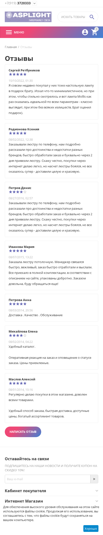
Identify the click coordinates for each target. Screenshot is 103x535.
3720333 (18, 3)
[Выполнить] (94, 479)
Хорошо (91, 528)
